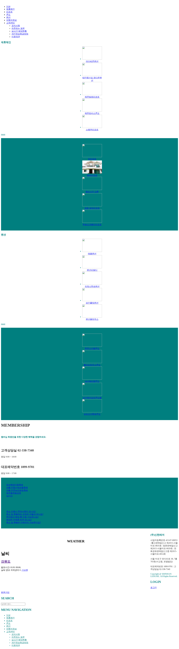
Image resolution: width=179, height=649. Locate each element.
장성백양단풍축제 (14, 485)
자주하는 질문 (18, 28)
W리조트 (92, 159)
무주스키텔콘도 (92, 348)
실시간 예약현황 (19, 31)
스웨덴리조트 (92, 130)
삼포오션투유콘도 (92, 414)
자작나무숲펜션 (92, 286)
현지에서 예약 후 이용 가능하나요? (22, 517)
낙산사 (9, 496)
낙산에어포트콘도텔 (92, 398)
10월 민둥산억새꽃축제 (17, 487)
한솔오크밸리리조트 (92, 224)
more (3, 134)
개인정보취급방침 (20, 34)
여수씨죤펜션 (92, 61)
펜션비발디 (92, 270)
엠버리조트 (92, 175)
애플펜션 (92, 254)
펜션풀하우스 (92, 319)
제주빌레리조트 (92, 97)
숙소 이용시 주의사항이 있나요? (21, 511)
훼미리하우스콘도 (92, 365)
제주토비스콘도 (92, 113)
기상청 (24, 570)
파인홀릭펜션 (92, 303)
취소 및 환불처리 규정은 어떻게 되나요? (24, 514)
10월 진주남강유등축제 (17, 490)
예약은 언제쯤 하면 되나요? (19, 520)
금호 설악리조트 (92, 208)
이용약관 (16, 37)
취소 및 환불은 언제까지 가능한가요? (23, 522)
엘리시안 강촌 (92, 192)
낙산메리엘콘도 (92, 381)
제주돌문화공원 (13, 493)
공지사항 (16, 26)
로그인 (153, 587)
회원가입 (5, 592)
